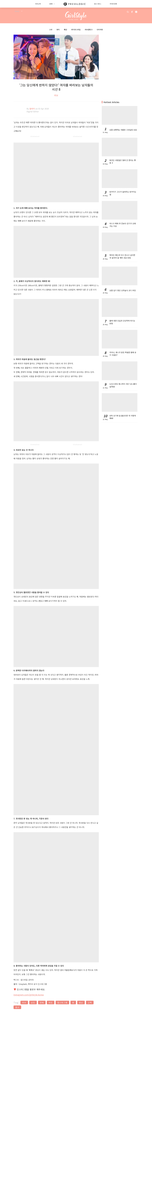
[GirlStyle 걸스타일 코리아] (76, 16)
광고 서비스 (97, 4)
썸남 (81, 1002)
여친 (51, 1002)
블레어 (32, 108)
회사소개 (37, 4)
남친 (33, 1002)
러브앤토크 (89, 29)
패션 (65, 29)
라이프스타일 (76, 29)
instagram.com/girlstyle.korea (29, 994)
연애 (42, 1002)
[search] (128, 12)
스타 (50, 29)
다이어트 (100, 29)
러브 (56, 95)
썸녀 (17, 1007)
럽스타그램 (62, 1002)
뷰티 (58, 29)
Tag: (17, 1002)
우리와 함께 (113, 4)
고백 (90, 1002)
